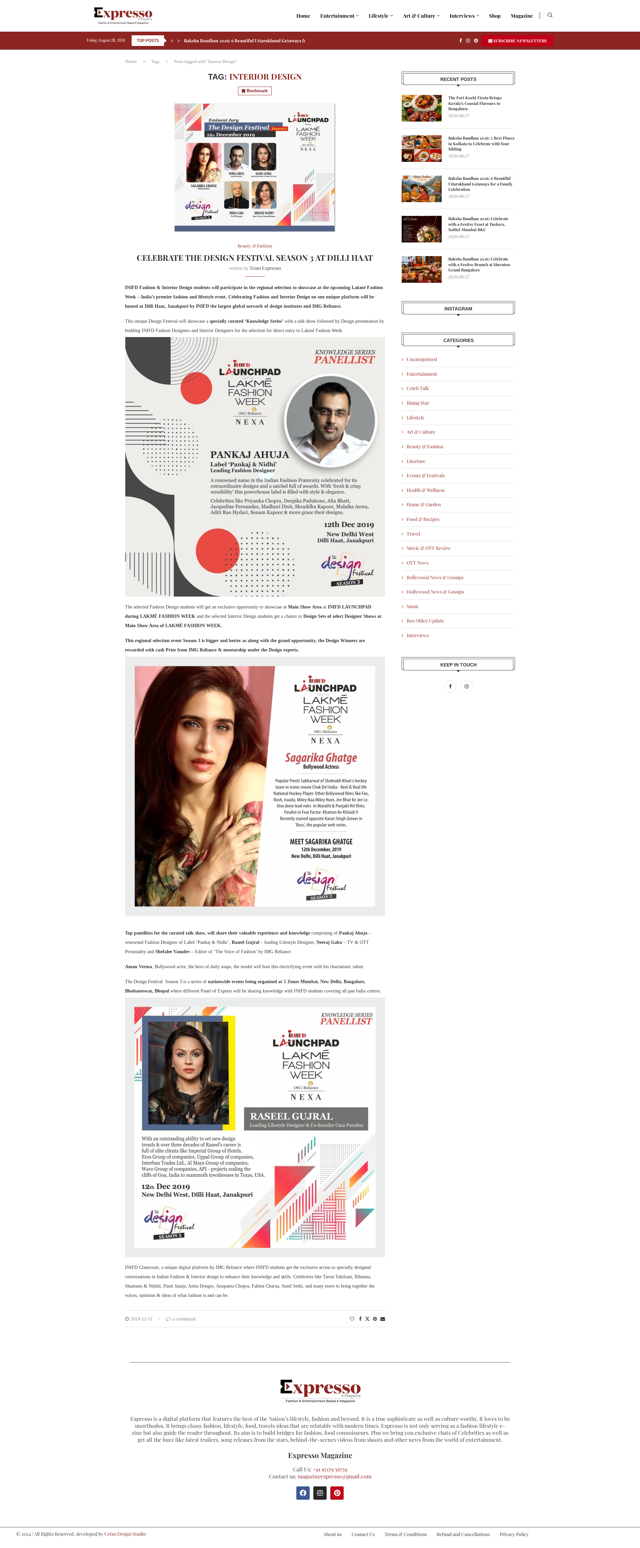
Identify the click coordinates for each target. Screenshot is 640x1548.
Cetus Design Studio (125, 1534)
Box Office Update (425, 620)
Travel (413, 534)
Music (413, 606)
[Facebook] (460, 40)
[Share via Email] (382, 1319)
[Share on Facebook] (360, 1319)
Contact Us (363, 1534)
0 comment (184, 1319)
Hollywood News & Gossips (435, 591)
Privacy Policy (514, 1534)
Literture (416, 461)
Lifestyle (379, 15)
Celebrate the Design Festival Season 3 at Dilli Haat (255, 257)
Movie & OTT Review (429, 548)
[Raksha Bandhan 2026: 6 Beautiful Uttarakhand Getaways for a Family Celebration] (422, 189)
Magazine (522, 15)
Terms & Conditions (406, 1534)
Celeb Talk (418, 388)
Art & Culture (419, 15)
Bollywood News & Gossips (435, 577)
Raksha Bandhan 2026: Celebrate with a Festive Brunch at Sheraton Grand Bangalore (479, 264)
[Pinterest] (476, 40)
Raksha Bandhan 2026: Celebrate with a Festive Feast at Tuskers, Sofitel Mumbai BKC (478, 224)
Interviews (462, 15)
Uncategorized (422, 359)
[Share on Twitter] (367, 1319)
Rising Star (418, 403)
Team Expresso (265, 268)
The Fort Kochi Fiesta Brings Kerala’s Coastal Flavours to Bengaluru (475, 103)
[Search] (550, 16)
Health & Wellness (426, 490)
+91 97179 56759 (330, 1469)
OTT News (417, 563)
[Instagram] (468, 40)
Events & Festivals (426, 475)
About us (332, 1534)
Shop (495, 15)
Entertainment (337, 15)
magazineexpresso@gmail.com (334, 1476)
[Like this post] (352, 1319)
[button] (172, 40)
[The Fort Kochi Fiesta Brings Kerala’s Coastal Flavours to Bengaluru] (422, 108)
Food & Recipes (423, 519)
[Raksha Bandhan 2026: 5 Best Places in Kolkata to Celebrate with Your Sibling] (422, 148)
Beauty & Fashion (425, 446)
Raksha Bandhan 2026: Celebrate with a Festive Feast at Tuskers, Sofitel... (259, 40)
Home (303, 15)
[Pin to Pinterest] (375, 1319)
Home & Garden (424, 504)
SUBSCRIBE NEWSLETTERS (519, 40)
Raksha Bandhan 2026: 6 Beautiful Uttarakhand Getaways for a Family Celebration (480, 184)
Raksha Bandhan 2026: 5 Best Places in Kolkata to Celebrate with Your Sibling (481, 143)
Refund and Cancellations (463, 1534)
